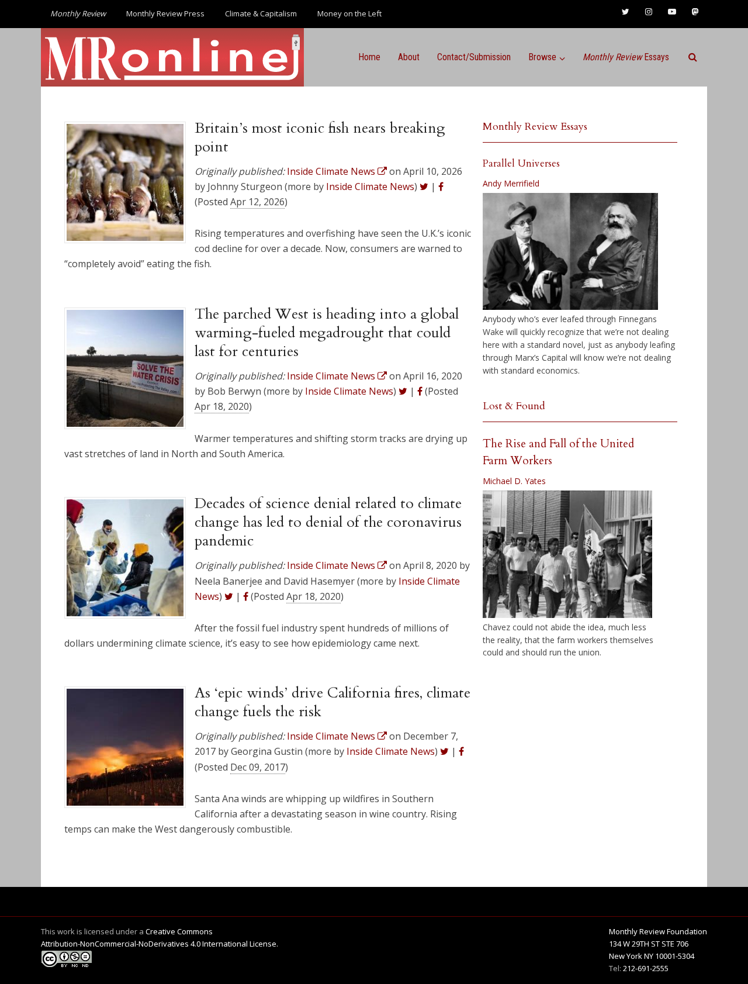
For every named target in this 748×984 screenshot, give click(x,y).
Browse (542, 57)
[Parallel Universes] (570, 251)
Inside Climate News (370, 186)
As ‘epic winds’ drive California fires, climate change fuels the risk (332, 702)
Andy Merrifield (511, 183)
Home (369, 57)
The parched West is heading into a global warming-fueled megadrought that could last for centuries (327, 333)
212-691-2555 (646, 968)
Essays (626, 57)
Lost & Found (514, 406)
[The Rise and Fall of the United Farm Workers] (567, 554)
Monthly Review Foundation (658, 931)
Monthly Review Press (165, 13)
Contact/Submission (474, 57)
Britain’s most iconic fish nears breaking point (320, 137)
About (409, 57)
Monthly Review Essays (535, 126)
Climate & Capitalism (261, 13)
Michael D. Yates (514, 480)
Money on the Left (349, 13)
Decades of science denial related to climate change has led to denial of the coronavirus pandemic (328, 522)
